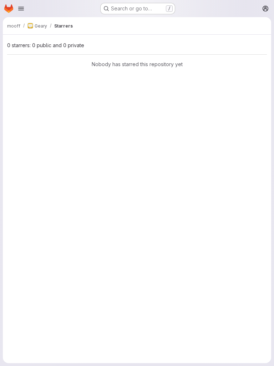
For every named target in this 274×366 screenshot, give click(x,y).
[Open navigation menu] (21, 8)
